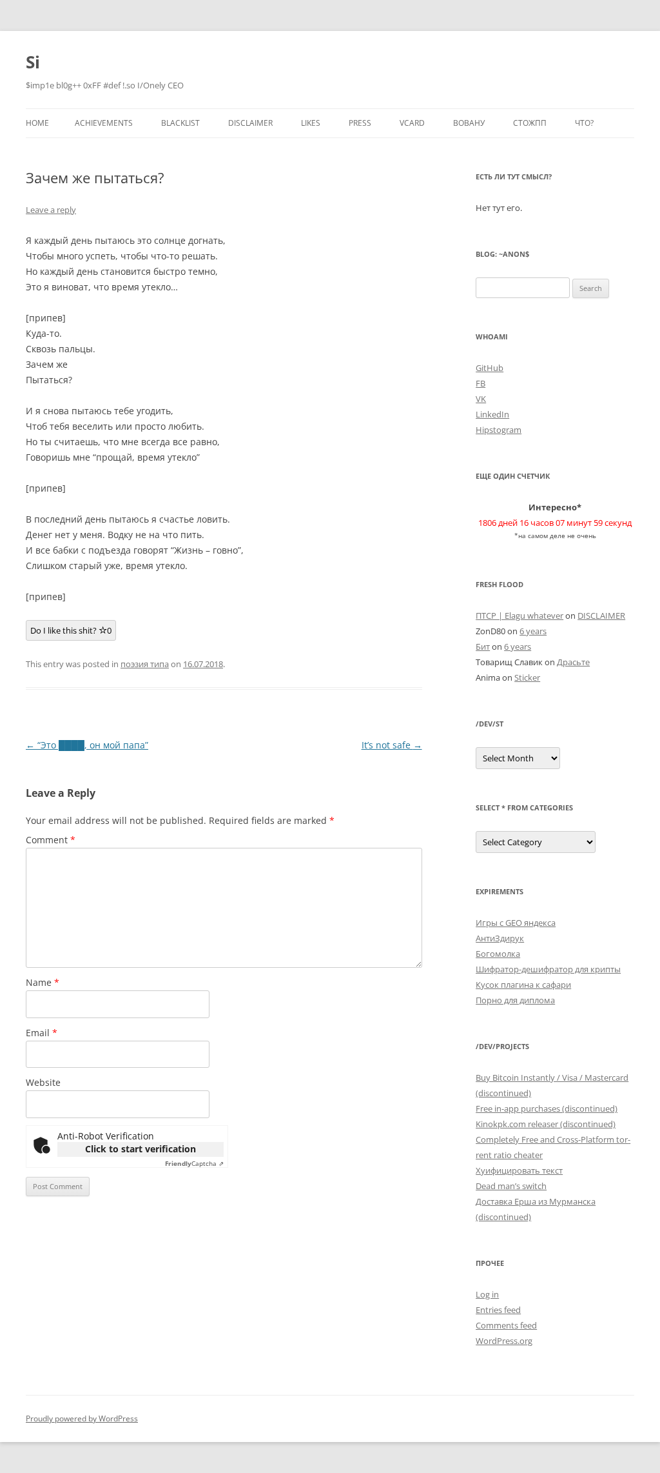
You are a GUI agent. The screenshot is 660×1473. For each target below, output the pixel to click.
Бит (483, 646)
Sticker (527, 677)
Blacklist (180, 122)
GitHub (489, 368)
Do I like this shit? (71, 630)
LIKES (310, 122)
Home (37, 122)
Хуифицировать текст (519, 1170)
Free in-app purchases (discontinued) (546, 1108)
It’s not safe (392, 745)
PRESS (360, 122)
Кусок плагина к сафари (523, 984)
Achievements (104, 122)
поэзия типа (145, 664)
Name (42, 982)
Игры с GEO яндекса (516, 922)
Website (43, 1082)
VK (481, 399)
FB (480, 383)
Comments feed (506, 1325)
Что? (584, 122)
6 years (533, 631)
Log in (487, 1294)
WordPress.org (504, 1341)
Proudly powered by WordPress (82, 1418)
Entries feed (498, 1310)
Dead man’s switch (511, 1186)
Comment (50, 840)
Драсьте (573, 662)
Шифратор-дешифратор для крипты (548, 969)
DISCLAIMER (250, 122)
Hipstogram (498, 430)
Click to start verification (140, 1149)
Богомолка (498, 953)
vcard (412, 122)
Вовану (469, 122)
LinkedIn (492, 414)
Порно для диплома (515, 1000)
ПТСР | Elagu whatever (519, 615)
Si (33, 62)
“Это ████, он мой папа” (87, 745)
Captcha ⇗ (194, 1163)
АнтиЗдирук (500, 938)
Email (41, 1033)
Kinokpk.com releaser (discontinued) (546, 1124)
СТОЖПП (530, 122)
